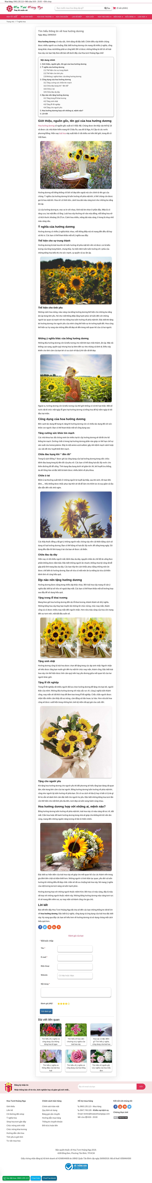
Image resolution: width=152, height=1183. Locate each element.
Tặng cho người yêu (54, 107)
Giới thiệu (11, 1106)
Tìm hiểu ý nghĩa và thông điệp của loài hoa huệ (51, 1068)
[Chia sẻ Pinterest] (49, 927)
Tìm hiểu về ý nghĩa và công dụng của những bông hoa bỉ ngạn (51, 1041)
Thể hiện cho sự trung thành (57, 70)
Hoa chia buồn (62, 17)
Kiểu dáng (129, 17)
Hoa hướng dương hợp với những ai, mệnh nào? (62, 111)
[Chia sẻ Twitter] (45, 927)
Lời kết (45, 114)
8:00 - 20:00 (37, 1)
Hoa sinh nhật (27, 17)
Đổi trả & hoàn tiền (50, 1126)
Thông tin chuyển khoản (52, 1122)
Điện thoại (45, 966)
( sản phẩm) (122, 8)
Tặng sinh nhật (52, 101)
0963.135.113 (18, 1)
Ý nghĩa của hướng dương (53, 67)
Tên (43, 948)
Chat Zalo (36, 1178)
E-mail (44, 957)
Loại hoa (141, 17)
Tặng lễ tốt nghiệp (53, 104)
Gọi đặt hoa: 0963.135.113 (17, 1178)
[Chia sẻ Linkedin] (54, 927)
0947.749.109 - (94, 1110)
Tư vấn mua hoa (13, 1141)
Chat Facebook (49, 1178)
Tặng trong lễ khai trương (56, 98)
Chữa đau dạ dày (53, 92)
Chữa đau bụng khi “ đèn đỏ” (57, 86)
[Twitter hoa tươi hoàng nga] (129, 1107)
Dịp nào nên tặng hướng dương (55, 95)
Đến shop (47, 1)
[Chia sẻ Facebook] (40, 927)
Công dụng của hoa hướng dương (56, 80)
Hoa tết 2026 (12, 17)
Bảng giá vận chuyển (51, 1114)
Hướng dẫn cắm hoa (15, 1133)
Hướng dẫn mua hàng (51, 1118)
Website (44, 975)
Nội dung (45, 984)
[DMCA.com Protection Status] (120, 1118)
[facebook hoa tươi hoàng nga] (115, 1107)
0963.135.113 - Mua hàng (90, 1106)
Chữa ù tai (50, 89)
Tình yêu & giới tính (15, 1137)
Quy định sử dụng (49, 1110)
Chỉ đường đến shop (15, 1114)
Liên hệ (10, 1110)
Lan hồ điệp (77, 17)
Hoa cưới (90, 17)
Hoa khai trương (44, 17)
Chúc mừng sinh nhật (16, 1126)
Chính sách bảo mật (50, 1106)
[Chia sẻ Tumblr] (59, 927)
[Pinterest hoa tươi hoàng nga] (125, 1107)
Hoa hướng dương (46, 126)
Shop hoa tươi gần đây (16, 1122)
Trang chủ (10, 22)
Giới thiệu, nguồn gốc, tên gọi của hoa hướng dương (64, 64)
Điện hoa (117, 17)
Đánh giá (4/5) (47, 1003)
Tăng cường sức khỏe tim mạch (59, 83)
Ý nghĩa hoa (21, 22)
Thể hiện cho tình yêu (55, 73)
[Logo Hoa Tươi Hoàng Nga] (25, 8)
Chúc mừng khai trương (17, 1129)
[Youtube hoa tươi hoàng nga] (120, 1107)
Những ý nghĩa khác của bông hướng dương (63, 76)
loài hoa (62, 133)
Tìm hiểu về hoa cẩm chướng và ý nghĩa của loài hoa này (76, 1041)
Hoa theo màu (104, 17)
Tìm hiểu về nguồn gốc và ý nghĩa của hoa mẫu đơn (101, 1068)
